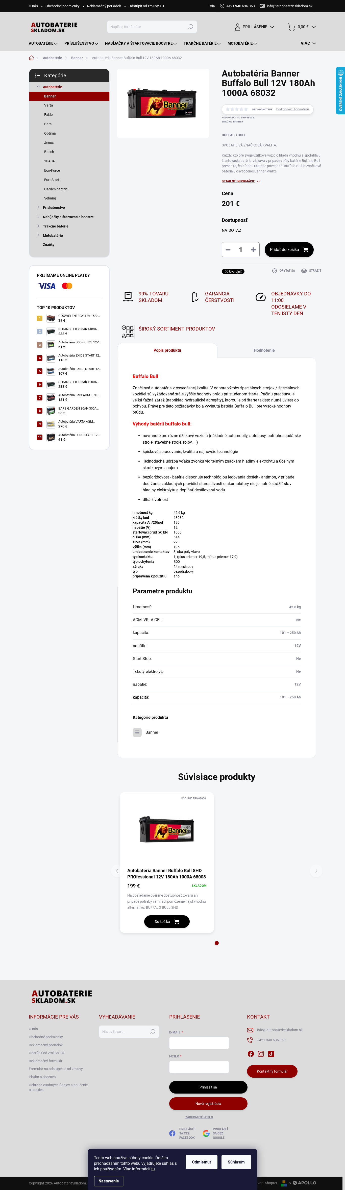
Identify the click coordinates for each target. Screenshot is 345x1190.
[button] (216, 943)
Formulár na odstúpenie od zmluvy (56, 1069)
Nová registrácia (208, 1104)
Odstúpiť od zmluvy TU (146, 6)
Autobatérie (52, 87)
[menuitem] (44, 43)
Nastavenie (108, 1181)
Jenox (49, 143)
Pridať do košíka (284, 249)
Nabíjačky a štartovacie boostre (68, 217)
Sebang (50, 198)
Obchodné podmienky (62, 6)
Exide (48, 115)
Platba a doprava (42, 1077)
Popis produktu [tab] (167, 350)
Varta (48, 105)
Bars (48, 124)
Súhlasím (236, 1162)
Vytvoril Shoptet (264, 1183)
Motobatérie (53, 236)
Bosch (49, 152)
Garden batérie (55, 189)
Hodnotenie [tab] (264, 350)
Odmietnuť (201, 1162)
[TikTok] (271, 1053)
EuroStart (51, 180)
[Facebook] (251, 1053)
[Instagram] (261, 1053)
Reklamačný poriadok (104, 6)
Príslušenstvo (54, 208)
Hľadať (190, 27)
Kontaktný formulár (272, 1071)
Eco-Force (52, 170)
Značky (48, 245)
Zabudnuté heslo (199, 1117)
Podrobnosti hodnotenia (293, 109)
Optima (50, 133)
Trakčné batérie (55, 226)
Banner (50, 96)
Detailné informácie (238, 181)
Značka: (232, 121)
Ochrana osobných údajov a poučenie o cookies (58, 1087)
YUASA (49, 161)
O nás (33, 6)
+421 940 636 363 (271, 1040)
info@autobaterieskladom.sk (280, 1030)
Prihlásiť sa (208, 1087)
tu (153, 1169)
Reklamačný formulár (45, 1061)
